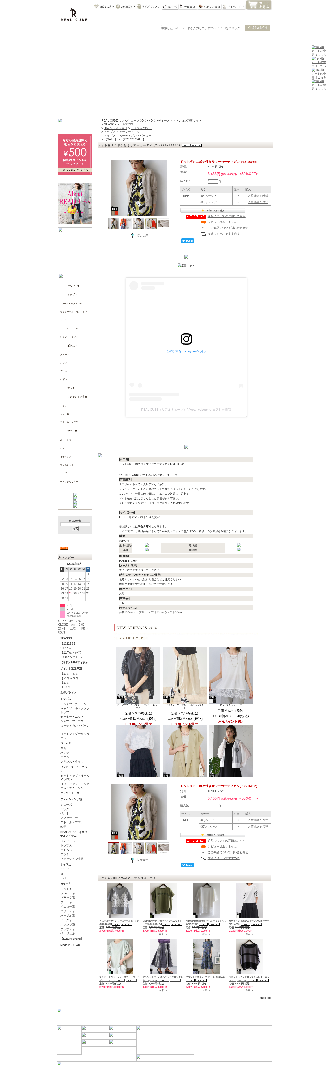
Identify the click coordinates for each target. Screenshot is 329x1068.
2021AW (65, 648)
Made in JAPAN (70, 945)
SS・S (64, 869)
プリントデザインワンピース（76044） (206, 977)
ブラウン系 (67, 929)
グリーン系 (67, 911)
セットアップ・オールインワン (75, 777)
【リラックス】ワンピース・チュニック (75, 785)
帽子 (63, 826)
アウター (175, 36)
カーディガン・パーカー (72, 328)
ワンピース (111, 36)
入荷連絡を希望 (258, 195)
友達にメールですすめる (224, 233)
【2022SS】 (68, 643)
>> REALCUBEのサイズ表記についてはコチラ (148, 474)
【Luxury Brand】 (71, 938)
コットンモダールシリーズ (75, 735)
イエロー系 (67, 906)
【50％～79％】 (70, 678)
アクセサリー (74, 431)
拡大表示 (142, 235)
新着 (68, 36)
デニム (63, 371)
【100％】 (67, 687)
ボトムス (72, 345)
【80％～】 (67, 682)
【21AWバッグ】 (71, 652)
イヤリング (65, 456)
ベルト (64, 813)
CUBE (89, 36)
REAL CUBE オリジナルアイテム (73, 834)
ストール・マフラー (70, 422)
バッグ (196, 36)
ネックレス (65, 440)
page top (265, 997)
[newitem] (319, 66)
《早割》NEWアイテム (74, 662)
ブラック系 (67, 897)
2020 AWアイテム (72, 657)
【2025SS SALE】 (133, 139)
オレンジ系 (67, 924)
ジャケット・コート (72, 793)
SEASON (66, 638)
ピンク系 (66, 920)
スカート (64, 354)
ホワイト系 (67, 893)
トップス (132, 36)
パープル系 (67, 915)
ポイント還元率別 (71, 668)
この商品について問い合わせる (228, 227)
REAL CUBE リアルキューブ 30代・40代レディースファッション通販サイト (151, 120)
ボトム (153, 36)
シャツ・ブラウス (69, 336)
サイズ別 (65, 864)
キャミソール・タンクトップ (74, 312)
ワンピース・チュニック (73, 769)
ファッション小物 (77, 396)
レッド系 (66, 889)
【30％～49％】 (70, 674)
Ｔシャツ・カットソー (75, 704)
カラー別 (65, 883)
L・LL (64, 878)
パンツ (63, 363)
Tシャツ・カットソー (71, 303)
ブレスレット (67, 465)
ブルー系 (66, 902)
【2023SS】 (128, 124)
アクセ (218, 36)
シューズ (239, 36)
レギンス (64, 379)
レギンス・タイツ (72, 761)
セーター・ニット (69, 320)
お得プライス (68, 692)
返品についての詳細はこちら (227, 216)
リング (63, 473)
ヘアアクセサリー (69, 481)
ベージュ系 (67, 933)
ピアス (63, 448)
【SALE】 (111, 139)
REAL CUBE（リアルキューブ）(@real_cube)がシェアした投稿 (186, 409)
